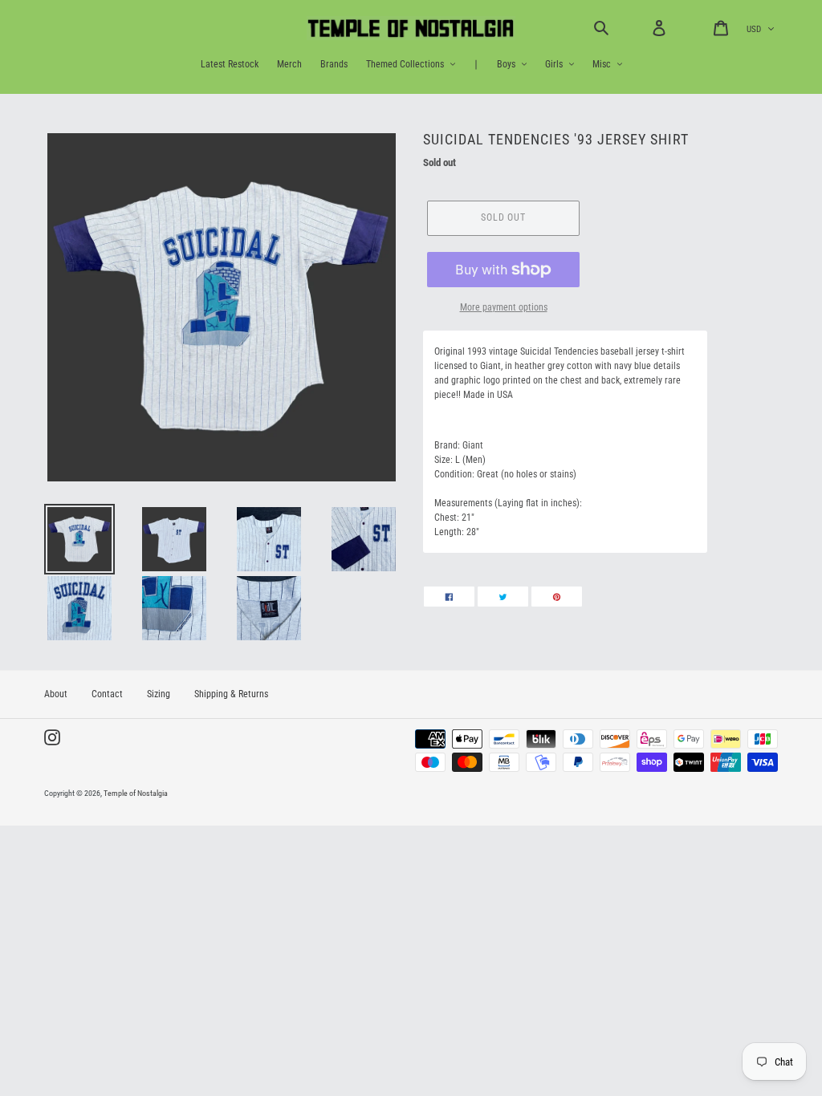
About (55, 694)
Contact (107, 694)
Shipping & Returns (231, 694)
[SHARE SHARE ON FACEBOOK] (449, 596)
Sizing (158, 694)
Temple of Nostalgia (136, 793)
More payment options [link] (503, 307)
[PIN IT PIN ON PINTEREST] (557, 596)
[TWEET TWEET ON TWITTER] (503, 596)
